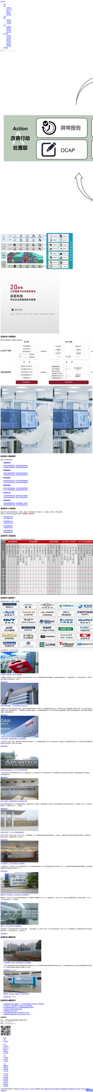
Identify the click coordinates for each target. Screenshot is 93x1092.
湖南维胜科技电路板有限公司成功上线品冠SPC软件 (16, 1014)
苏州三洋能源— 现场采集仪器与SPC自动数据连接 (13, 738)
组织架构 (8, 40)
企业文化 (8, 42)
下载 (4, 16)
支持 (4, 25)
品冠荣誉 (8, 39)
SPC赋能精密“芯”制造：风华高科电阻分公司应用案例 (17, 962)
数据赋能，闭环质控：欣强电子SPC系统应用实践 (16, 994)
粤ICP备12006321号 (25, 1089)
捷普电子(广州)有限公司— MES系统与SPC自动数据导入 (15, 894)
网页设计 (33, 1089)
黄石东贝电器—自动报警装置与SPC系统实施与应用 (14, 801)
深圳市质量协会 (56, 1089)
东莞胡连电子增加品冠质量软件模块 (12, 1009)
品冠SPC (8, 11)
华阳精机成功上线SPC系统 (10, 1010)
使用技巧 (8, 28)
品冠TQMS (9, 9)
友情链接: (37, 1089)
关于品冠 (5, 34)
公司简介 (8, 35)
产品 (4, 6)
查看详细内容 (4, 682)
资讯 (4, 18)
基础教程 (8, 27)
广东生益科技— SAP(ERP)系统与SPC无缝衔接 (12, 863)
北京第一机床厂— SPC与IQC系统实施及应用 (12, 832)
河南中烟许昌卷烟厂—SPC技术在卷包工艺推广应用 (14, 705)
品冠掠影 (8, 46)
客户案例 (8, 14)
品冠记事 (8, 37)
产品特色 (8, 8)
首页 (4, 4)
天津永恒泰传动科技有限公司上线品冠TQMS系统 (16, 1012)
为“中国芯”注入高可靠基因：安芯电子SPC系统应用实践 (17, 1005)
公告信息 (8, 23)
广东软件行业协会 (84, 1089)
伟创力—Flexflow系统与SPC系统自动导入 (11, 926)
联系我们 (5, 47)
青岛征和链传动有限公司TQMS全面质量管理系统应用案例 (18, 1007)
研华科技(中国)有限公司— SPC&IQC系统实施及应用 (14, 770)
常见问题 (8, 30)
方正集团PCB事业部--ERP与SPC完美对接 (11, 674)
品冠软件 (3, 1)
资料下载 (8, 32)
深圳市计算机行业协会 (46, 1089)
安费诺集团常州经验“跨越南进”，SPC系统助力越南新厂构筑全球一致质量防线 (23, 1004)
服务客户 (8, 13)
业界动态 (8, 21)
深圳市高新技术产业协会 (73, 1089)
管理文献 (8, 44)
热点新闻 (8, 20)
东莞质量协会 (63, 1089)
